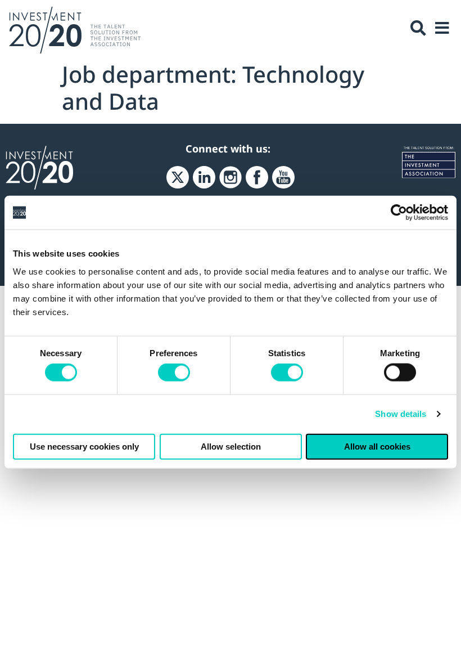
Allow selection (231, 446)
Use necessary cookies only (84, 446)
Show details (400, 414)
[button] (418, 28)
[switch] (174, 373)
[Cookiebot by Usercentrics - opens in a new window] (399, 212)
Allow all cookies (377, 446)
